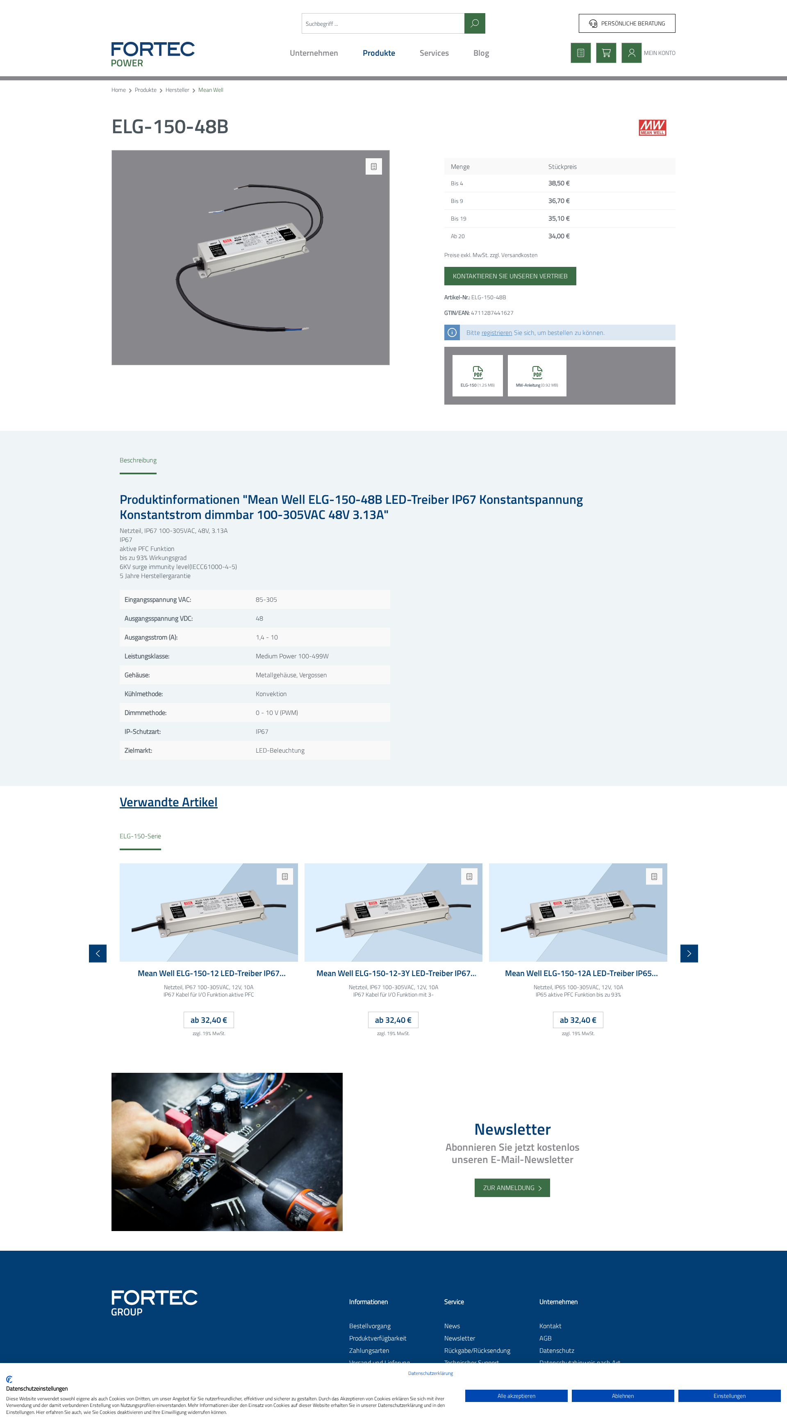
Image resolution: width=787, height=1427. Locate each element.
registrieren (497, 332)
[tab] (138, 464)
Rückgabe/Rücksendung (477, 1350)
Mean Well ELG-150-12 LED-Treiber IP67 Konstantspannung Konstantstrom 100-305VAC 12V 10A (209, 973)
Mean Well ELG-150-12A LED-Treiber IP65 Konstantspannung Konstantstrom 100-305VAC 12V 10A (578, 973)
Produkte (146, 90)
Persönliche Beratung (633, 23)
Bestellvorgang (370, 1326)
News (452, 1326)
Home (118, 90)
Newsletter (459, 1338)
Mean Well (210, 90)
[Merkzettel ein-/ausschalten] (374, 166)
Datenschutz (556, 1350)
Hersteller (177, 90)
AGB (545, 1338)
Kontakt (550, 1326)
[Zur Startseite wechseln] (179, 54)
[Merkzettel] (578, 53)
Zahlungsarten (369, 1350)
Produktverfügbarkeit (378, 1338)
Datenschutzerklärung (430, 1373)
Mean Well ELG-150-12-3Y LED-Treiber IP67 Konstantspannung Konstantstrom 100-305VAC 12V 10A (393, 973)
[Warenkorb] (603, 53)
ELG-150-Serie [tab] (140, 836)
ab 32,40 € (209, 1019)
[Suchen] (474, 23)
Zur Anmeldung (509, 1188)
